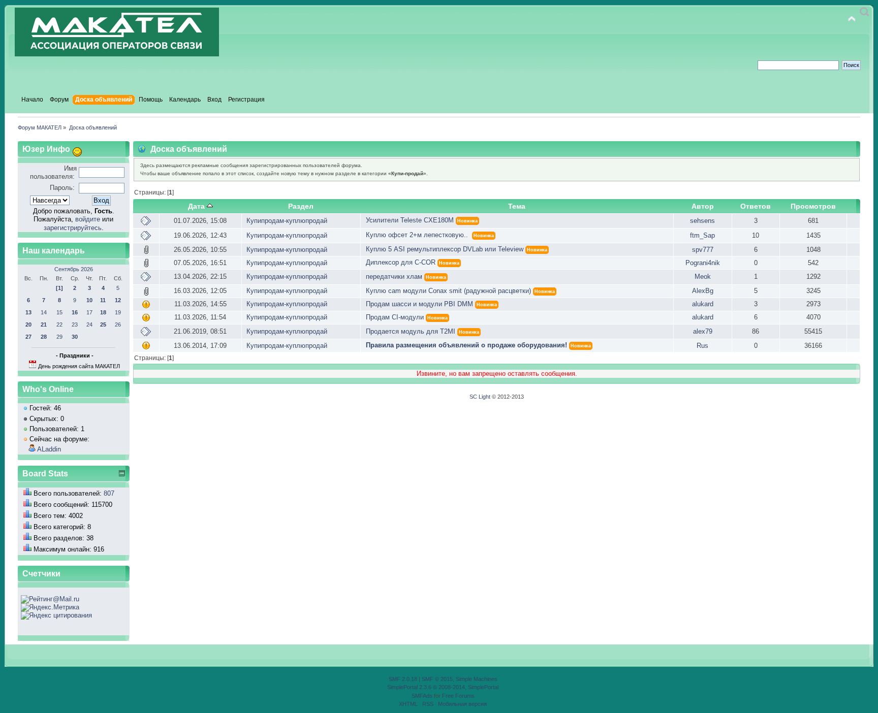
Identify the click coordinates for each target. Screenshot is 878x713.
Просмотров (813, 206)
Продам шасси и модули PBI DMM (419, 304)
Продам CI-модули (395, 317)
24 (89, 324)
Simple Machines (476, 679)
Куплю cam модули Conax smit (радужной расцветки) (448, 291)
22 (59, 324)
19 (118, 312)
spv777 (702, 249)
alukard (702, 304)
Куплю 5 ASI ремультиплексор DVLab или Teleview (444, 249)
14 (44, 312)
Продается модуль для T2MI (410, 331)
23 (75, 324)
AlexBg (702, 291)
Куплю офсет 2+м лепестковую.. (418, 235)
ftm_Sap (702, 235)
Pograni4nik (702, 263)
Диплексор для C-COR (400, 262)
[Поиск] (864, 12)
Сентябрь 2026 (73, 269)
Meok (703, 276)
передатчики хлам (394, 276)
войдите (87, 219)
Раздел (300, 206)
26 (118, 324)
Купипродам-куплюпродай (286, 220)
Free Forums (458, 696)
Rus (702, 345)
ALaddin (49, 449)
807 (109, 493)
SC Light (479, 397)
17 (89, 312)
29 (59, 337)
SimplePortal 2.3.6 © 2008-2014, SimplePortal (442, 687)
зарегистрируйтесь (73, 228)
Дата (196, 206)
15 (59, 312)
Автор (703, 206)
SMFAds (422, 696)
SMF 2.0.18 (403, 679)
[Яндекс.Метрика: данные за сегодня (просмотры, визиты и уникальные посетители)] (50, 607)
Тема (516, 206)
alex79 (702, 331)
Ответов (755, 206)
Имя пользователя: (53, 172)
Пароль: (62, 187)
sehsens (702, 220)
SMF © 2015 (437, 679)
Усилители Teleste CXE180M (410, 220)
